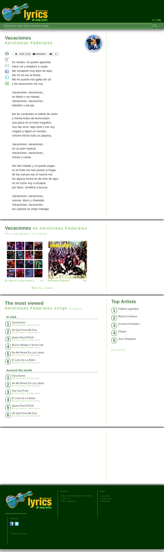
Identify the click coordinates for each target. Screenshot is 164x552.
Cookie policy (106, 499)
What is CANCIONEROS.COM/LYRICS (76, 496)
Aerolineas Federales (29, 43)
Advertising (105, 501)
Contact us (65, 499)
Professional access (19, 534)
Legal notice (105, 496)
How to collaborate (68, 501)
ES (154, 20)
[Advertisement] (135, 246)
